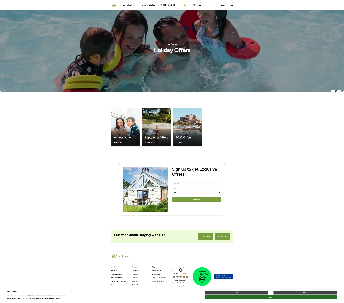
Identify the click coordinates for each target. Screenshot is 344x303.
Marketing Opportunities (119, 281)
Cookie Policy (156, 270)
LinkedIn (134, 281)
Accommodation (116, 278)
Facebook (135, 270)
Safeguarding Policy (158, 281)
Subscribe (196, 199)
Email (173, 180)
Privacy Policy (156, 274)
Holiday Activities (116, 274)
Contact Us (135, 285)
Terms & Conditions (158, 278)
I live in (174, 188)
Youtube (134, 278)
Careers (113, 285)
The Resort (114, 270)
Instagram (135, 274)
